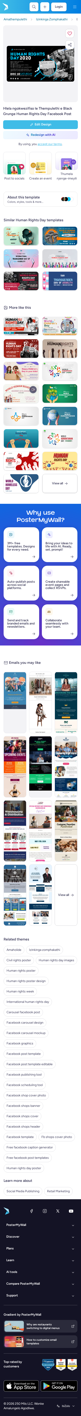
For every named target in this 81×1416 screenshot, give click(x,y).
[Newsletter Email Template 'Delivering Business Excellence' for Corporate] (40, 895)
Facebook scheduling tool (25, 1085)
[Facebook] (31, 1211)
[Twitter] (57, 1211)
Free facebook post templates (28, 1158)
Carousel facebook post (23, 1012)
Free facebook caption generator (30, 1147)
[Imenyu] (74, 6)
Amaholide (14, 950)
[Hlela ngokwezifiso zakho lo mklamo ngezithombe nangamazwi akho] (40, 63)
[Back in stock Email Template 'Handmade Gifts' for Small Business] (66, 831)
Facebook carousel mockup (26, 1033)
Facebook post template (24, 1054)
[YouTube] (71, 1211)
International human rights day (28, 1002)
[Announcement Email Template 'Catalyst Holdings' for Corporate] (66, 702)
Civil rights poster (19, 960)
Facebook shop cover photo (26, 1095)
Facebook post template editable (30, 1064)
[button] (69, 33)
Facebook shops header (23, 1127)
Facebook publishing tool (24, 1075)
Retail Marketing (58, 1191)
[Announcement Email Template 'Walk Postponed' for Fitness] (15, 702)
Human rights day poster (24, 1168)
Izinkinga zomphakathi (44, 950)
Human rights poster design (26, 981)
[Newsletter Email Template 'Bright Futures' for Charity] (66, 766)
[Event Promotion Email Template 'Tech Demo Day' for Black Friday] (40, 766)
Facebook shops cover (22, 1116)
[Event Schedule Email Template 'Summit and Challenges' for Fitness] (15, 766)
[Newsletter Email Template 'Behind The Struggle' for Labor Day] (15, 895)
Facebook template (20, 1137)
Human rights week (20, 991)
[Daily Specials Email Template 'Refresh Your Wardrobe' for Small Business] (40, 702)
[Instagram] (44, 1211)
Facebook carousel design (25, 1023)
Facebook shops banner (23, 1106)
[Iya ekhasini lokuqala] (5, 6)
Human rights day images (56, 960)
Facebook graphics (20, 1043)
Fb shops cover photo (56, 1137)
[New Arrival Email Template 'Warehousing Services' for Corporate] (15, 831)
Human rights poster (21, 971)
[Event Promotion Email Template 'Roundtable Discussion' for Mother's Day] (40, 831)
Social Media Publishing (23, 1191)
